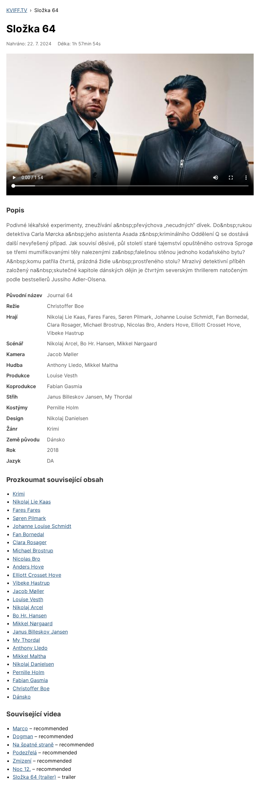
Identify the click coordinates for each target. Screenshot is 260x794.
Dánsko (22, 696)
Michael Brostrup (33, 550)
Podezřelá (25, 752)
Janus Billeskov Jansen (40, 631)
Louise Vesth (28, 599)
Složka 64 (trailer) (34, 777)
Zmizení (22, 761)
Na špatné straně (33, 744)
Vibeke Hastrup (31, 583)
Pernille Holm (28, 672)
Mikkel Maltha (29, 656)
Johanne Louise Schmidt (42, 526)
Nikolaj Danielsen (33, 664)
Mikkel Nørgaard (33, 623)
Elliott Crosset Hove (37, 575)
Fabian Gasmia (30, 680)
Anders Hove (28, 566)
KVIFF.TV (16, 10)
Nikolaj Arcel (28, 607)
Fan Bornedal (28, 534)
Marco (20, 728)
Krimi (19, 494)
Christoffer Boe (31, 688)
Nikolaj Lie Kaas (32, 501)
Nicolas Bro (26, 559)
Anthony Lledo (30, 648)
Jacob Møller (28, 591)
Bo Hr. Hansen (30, 615)
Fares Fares (26, 510)
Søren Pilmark (29, 518)
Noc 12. (22, 769)
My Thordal (26, 640)
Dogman (23, 736)
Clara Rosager (30, 542)
